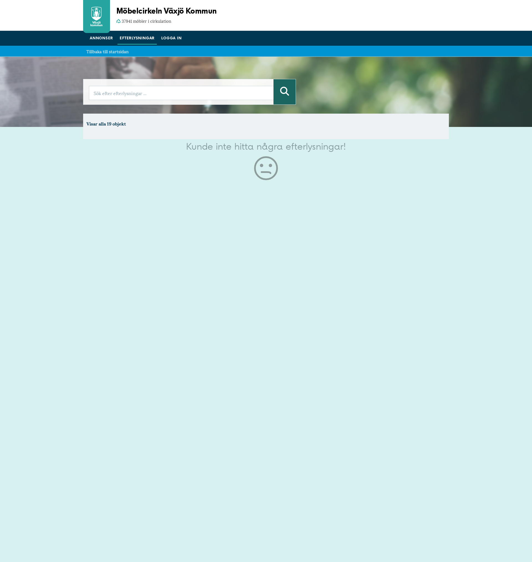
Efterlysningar (137, 38)
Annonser (101, 38)
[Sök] (284, 92)
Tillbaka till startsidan (107, 51)
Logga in (171, 38)
